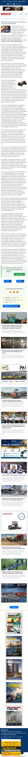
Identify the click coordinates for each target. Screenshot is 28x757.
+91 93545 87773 (19, 737)
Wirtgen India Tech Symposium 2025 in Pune (14, 475)
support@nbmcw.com (6, 738)
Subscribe (15, 1)
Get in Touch (19, 274)
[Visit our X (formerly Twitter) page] (11, 4)
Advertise (10, 1)
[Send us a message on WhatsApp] (20, 4)
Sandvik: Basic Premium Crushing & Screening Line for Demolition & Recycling (13, 547)
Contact (5, 1)
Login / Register (21, 1)
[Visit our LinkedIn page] (8, 4)
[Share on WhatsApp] (15, 302)
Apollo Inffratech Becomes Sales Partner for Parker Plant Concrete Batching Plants (14, 499)
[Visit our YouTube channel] (14, 4)
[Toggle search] (26, 14)
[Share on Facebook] (9, 302)
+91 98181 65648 (5, 737)
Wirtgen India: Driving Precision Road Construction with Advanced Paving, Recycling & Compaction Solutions (12, 327)
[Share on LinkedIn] (11, 302)
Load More (14, 607)
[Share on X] (13, 302)
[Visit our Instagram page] (17, 4)
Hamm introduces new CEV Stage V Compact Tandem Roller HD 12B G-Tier (12, 401)
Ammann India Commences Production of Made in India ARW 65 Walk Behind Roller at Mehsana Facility (13, 426)
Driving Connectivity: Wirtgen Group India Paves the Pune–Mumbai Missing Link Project (13, 351)
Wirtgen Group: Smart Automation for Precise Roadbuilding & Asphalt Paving (12, 572)
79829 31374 (11, 737)
